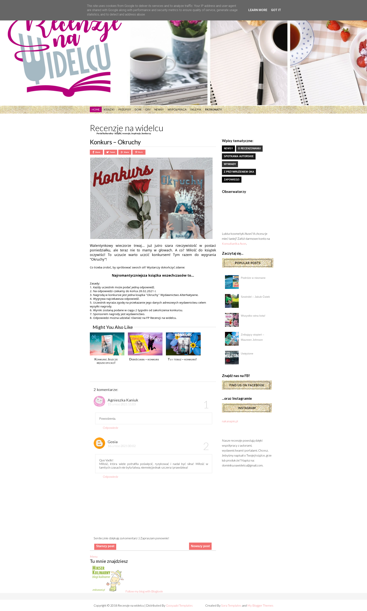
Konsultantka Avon (234, 243)
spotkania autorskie (239, 156)
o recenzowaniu (249, 148)
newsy (228, 148)
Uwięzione (247, 353)
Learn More (257, 10)
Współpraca (177, 109)
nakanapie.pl (230, 421)
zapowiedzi (232, 179)
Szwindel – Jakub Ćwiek (255, 296)
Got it (276, 10)
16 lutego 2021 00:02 (122, 446)
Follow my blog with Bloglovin (144, 591)
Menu (93, 556)
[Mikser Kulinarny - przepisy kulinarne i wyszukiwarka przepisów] (107, 591)
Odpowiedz (110, 427)
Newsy (159, 109)
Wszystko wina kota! (253, 315)
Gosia (113, 441)
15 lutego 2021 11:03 (122, 404)
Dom (138, 109)
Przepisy (124, 109)
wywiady (230, 164)
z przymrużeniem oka (239, 171)
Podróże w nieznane (253, 277)
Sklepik (195, 109)
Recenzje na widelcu (126, 128)
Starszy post (105, 546)
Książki (109, 109)
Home (96, 109)
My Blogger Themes (260, 605)
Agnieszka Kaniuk (123, 400)
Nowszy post (200, 546)
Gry (148, 109)
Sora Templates (231, 605)
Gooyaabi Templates (179, 605)
